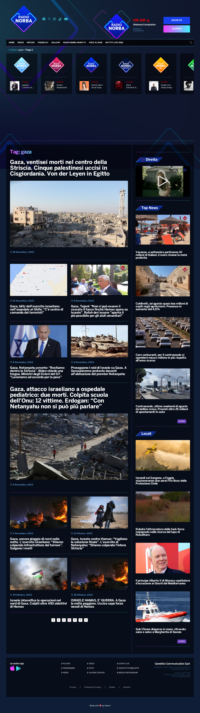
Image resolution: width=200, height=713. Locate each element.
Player (66, 664)
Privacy (73, 687)
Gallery (55, 42)
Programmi (68, 668)
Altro (181, 421)
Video (91, 664)
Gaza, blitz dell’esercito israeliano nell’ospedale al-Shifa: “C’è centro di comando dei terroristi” (36, 309)
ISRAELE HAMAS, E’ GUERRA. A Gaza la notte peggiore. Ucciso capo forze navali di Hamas (98, 603)
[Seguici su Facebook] (43, 20)
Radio (21, 42)
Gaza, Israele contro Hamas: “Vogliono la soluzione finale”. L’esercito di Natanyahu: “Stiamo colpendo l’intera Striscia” (99, 544)
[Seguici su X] (49, 20)
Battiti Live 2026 (114, 42)
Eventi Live (123, 664)
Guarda (177, 29)
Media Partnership (128, 673)
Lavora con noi (96, 673)
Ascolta (176, 20)
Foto (91, 668)
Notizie (31, 42)
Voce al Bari (95, 42)
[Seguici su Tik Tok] (60, 20)
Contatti (126, 687)
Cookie (112, 687)
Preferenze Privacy (92, 687)
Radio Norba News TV (74, 42)
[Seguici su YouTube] (66, 20)
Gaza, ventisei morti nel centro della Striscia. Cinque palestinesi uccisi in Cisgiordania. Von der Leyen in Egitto (60, 168)
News (65, 673)
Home (12, 42)
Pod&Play (43, 42)
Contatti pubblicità (128, 668)
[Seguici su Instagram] (54, 20)
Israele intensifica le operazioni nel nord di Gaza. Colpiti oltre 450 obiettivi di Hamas (38, 603)
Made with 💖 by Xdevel (100, 706)
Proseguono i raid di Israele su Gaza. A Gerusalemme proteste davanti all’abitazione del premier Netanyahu (99, 371)
